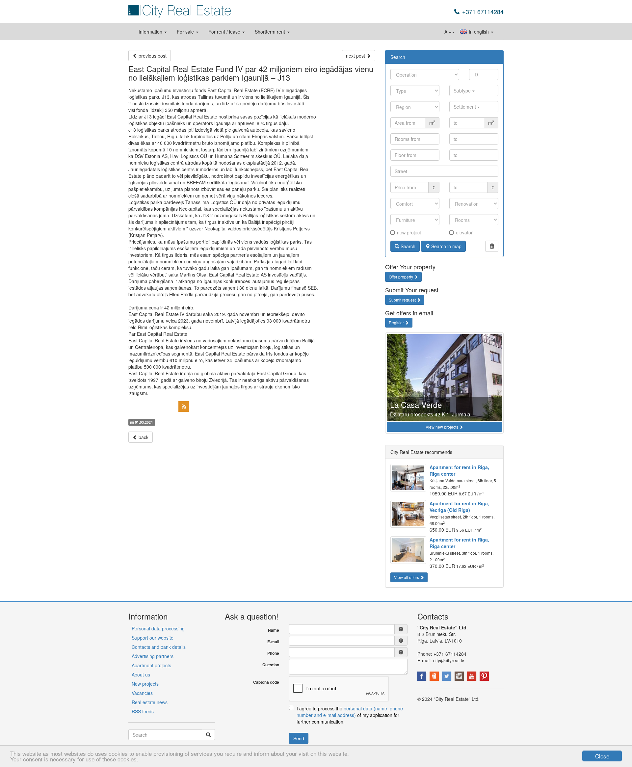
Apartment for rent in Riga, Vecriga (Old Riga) (459, 506)
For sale (186, 31)
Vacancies (142, 693)
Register (397, 322)
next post (356, 55)
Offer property (401, 276)
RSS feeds (143, 711)
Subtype (463, 90)
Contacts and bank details (159, 647)
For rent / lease (225, 31)
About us (141, 674)
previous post (152, 55)
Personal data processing (158, 628)
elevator (464, 232)
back (142, 437)
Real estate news (150, 702)
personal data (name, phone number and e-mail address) (350, 711)
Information (151, 31)
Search (407, 246)
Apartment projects (151, 665)
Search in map (445, 246)
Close (602, 756)
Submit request (403, 300)
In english (478, 31)
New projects (145, 683)
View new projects (442, 427)
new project (409, 232)
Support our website (152, 637)
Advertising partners (152, 656)
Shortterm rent (270, 31)
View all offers (407, 577)
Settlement (465, 106)
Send (298, 738)
